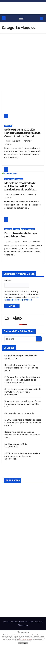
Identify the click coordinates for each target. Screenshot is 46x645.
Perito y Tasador (27, 229)
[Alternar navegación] (21, 18)
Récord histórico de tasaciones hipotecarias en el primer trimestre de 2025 (22, 435)
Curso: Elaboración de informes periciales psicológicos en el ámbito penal (21, 368)
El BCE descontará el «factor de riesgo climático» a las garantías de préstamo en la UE (22, 423)
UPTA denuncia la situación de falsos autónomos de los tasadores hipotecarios (22, 456)
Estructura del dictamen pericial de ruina (20, 234)
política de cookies (25, 639)
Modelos (8, 125)
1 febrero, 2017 (13, 141)
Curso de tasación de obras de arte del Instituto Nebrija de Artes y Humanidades (22, 392)
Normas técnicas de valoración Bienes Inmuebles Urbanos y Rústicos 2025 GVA (22, 404)
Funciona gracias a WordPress (15, 622)
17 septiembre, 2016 (15, 194)
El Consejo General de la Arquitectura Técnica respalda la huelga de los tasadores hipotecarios (22, 380)
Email (7, 280)
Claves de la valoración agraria (19, 413)
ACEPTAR (23, 643)
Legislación (9, 179)
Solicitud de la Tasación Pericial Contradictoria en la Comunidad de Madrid (22, 133)
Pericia (16, 229)
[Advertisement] (23, 58)
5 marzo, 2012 (13, 241)
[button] (37, 18)
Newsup (37, 622)
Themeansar (23, 625)
